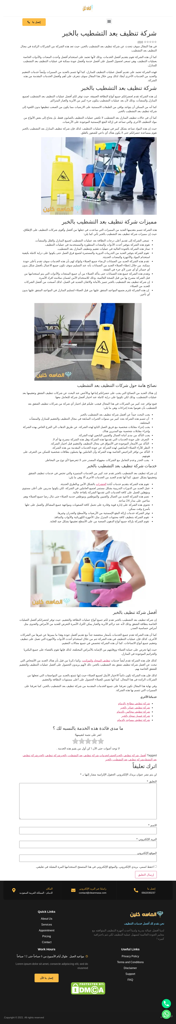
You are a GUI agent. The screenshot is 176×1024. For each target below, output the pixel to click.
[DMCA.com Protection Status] (88, 988)
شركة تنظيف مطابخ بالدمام (134, 703)
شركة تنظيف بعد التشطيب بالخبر (124, 759)
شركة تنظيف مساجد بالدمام (133, 720)
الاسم (152, 825)
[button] (109, 21)
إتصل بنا (151, 888)
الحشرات (101, 484)
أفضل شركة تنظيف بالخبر (131, 755)
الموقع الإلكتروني (147, 853)
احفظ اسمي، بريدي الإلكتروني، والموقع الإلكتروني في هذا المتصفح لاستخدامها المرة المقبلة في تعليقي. (95, 866)
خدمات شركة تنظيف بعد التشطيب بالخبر (84, 755)
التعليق (152, 781)
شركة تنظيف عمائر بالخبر (135, 707)
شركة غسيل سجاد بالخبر (135, 716)
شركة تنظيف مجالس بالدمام (133, 711)
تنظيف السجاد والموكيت (96, 660)
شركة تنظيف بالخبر (49, 755)
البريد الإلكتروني (146, 839)
